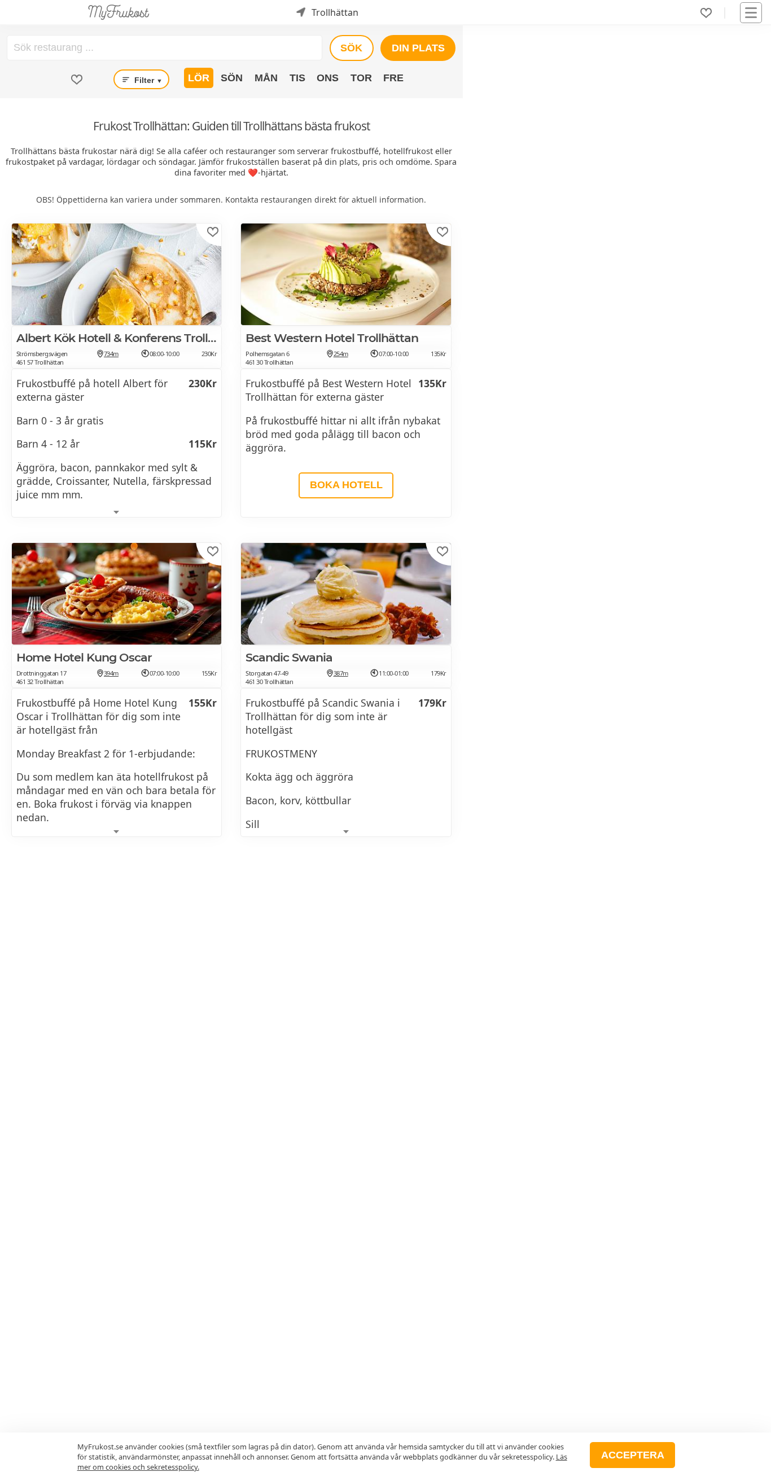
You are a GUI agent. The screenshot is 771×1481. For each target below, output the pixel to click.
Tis (297, 78)
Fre (393, 78)
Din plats (418, 48)
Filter (147, 80)
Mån (266, 78)
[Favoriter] (706, 13)
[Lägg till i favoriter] (212, 232)
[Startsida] (119, 12)
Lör (198, 78)
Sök (351, 48)
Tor (361, 78)
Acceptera (632, 1455)
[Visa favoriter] (76, 79)
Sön (232, 78)
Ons (328, 78)
